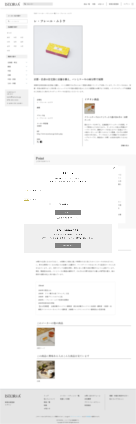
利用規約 (59, 218)
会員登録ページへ (68, 245)
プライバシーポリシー (72, 218)
